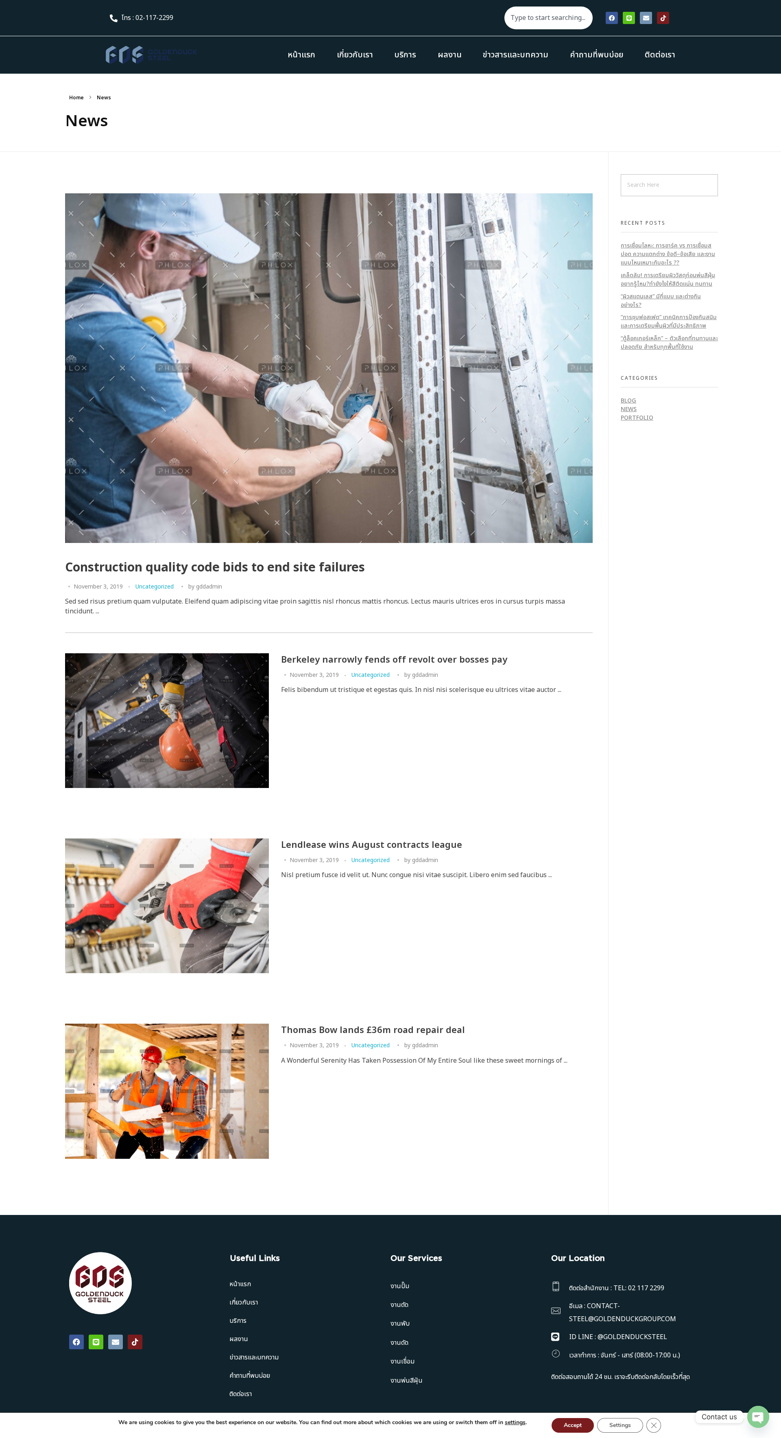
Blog (628, 400)
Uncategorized (154, 586)
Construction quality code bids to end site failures (215, 567)
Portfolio (637, 418)
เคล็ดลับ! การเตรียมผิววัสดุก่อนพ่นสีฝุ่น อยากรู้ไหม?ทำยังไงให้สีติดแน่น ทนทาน (668, 279)
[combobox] (548, 18)
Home (76, 97)
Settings (620, 1425)
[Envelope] (646, 18)
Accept (573, 1425)
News (629, 409)
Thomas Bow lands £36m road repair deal (373, 1030)
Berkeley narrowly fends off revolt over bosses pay (394, 660)
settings (515, 1422)
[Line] (629, 18)
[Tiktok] (663, 18)
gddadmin (209, 586)
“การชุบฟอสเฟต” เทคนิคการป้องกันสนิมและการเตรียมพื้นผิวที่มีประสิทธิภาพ (669, 321)
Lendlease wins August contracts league (371, 845)
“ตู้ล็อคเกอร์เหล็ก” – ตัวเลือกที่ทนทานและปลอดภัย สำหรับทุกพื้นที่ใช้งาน (669, 342)
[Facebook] (612, 18)
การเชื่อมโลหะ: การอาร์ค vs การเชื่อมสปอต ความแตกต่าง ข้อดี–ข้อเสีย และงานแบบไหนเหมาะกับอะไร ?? (668, 254)
